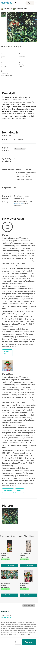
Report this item (28, 605)
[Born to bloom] (9, 583)
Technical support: (6, 616)
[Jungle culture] (28, 583)
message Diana (18, 203)
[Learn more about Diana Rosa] (7, 365)
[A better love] (9, 553)
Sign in (30, 3)
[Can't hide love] (28, 553)
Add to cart (29, 642)
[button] (20, 3)
